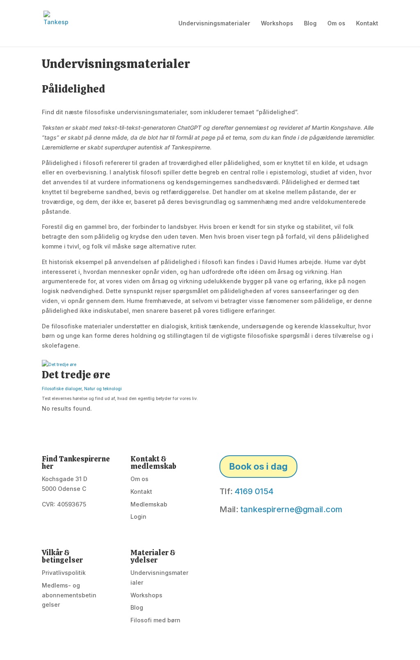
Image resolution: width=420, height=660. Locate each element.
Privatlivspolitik (64, 572)
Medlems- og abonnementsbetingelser (69, 595)
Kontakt (367, 23)
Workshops (277, 23)
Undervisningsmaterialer (214, 23)
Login (138, 516)
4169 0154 (254, 491)
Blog (310, 23)
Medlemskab (148, 504)
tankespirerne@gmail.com (291, 509)
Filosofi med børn (155, 620)
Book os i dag (258, 466)
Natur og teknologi (103, 388)
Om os (336, 23)
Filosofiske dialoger (62, 388)
